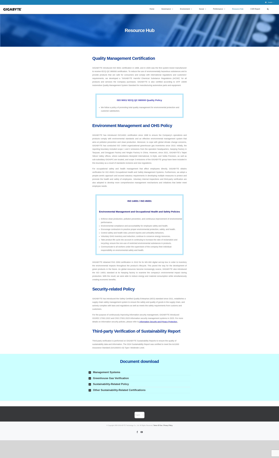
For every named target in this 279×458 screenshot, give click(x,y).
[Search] (268, 9)
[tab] (139, 372)
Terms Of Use (157, 425)
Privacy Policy (168, 425)
